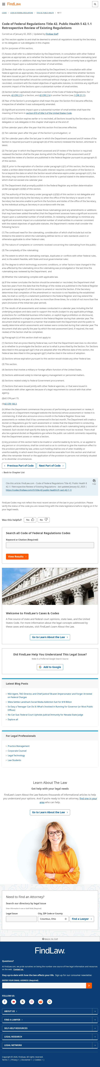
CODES (4, 13)
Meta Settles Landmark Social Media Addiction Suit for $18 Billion (40, 701)
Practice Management (19, 746)
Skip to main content (50, 3)
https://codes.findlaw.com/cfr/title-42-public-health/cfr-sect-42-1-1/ (39, 490)
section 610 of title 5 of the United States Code (49, 113)
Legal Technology (16, 755)
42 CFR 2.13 (16, 95)
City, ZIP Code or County (50, 913)
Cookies (38, 1060)
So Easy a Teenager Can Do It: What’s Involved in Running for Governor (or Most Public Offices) (50, 708)
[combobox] (21, 919)
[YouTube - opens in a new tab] (13, 1001)
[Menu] (3, 4)
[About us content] (95, 1011)
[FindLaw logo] (15, 4)
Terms (4, 1060)
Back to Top (51, 939)
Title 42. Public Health (45, 13)
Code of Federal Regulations (21, 13)
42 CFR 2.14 (44, 95)
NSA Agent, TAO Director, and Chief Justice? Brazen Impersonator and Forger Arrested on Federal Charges (50, 695)
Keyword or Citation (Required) (22, 539)
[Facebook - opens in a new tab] (4, 1001)
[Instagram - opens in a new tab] (31, 1001)
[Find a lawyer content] (95, 1020)
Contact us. (18, 969)
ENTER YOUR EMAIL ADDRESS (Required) (20, 980)
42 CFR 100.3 (10, 403)
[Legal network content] (95, 1045)
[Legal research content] (95, 1037)
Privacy (14, 1060)
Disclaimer (26, 1060)
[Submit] (89, 985)
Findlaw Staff (52, 34)
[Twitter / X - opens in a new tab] (22, 1001)
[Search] (95, 4)
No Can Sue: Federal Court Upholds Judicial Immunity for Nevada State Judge (45, 714)
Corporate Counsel (17, 750)
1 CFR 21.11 (79, 95)
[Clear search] (66, 919)
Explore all (13, 719)
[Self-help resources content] (95, 1028)
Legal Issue (12, 913)
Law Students (14, 760)
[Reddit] (40, 1001)
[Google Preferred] (49, 1001)
